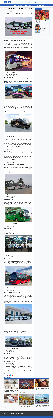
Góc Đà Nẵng (41, 5)
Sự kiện (26, 5)
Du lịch (15, 5)
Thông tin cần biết (35, 5)
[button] (49, 5)
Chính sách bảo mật (38, 416)
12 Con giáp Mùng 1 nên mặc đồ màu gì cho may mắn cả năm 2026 (41, 21)
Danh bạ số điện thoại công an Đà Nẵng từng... (44, 24)
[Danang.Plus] (8, 1)
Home (4, 6)
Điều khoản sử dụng (44, 416)
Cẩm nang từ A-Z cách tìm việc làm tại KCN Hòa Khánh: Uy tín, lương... (42, 406)
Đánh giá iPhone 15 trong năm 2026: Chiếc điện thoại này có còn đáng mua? (10, 405)
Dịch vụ (12, 5)
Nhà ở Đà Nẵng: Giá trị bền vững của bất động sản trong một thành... (26, 390)
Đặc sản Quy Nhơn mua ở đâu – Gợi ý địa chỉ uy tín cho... (26, 407)
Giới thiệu (33, 416)
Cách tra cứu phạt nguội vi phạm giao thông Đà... (44, 28)
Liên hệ (48, 416)
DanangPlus (6, 11)
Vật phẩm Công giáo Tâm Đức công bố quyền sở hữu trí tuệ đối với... (11, 391)
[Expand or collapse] (32, 37)
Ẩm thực (22, 5)
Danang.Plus (7, 416)
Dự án (30, 5)
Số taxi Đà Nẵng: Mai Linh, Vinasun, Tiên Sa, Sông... (44, 31)
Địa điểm (19, 5)
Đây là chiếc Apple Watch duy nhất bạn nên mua (42, 389)
